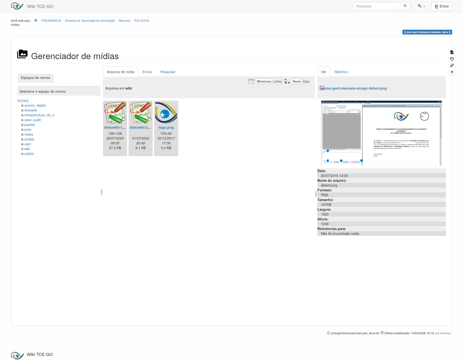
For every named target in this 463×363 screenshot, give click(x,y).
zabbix (29, 153)
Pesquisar (168, 71)
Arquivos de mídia (120, 71)
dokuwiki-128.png (119, 127)
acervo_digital (35, 105)
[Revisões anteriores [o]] (452, 58)
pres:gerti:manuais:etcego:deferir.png (355, 88)
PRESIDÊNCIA (51, 20)
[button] (421, 6)
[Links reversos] (452, 65)
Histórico (341, 71)
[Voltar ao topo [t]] (452, 72)
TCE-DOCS (141, 20)
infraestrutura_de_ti (39, 114)
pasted (29, 124)
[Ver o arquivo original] (381, 132)
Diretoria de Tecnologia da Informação (90, 20)
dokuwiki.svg (141, 127)
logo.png (166, 127)
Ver (323, 71)
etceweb (30, 110)
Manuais (124, 20)
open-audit (32, 119)
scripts (29, 139)
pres (27, 129)
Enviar (147, 71)
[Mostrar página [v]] (452, 52)
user (27, 143)
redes (28, 134)
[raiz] (24, 100)
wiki (27, 148)
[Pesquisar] (405, 6)
